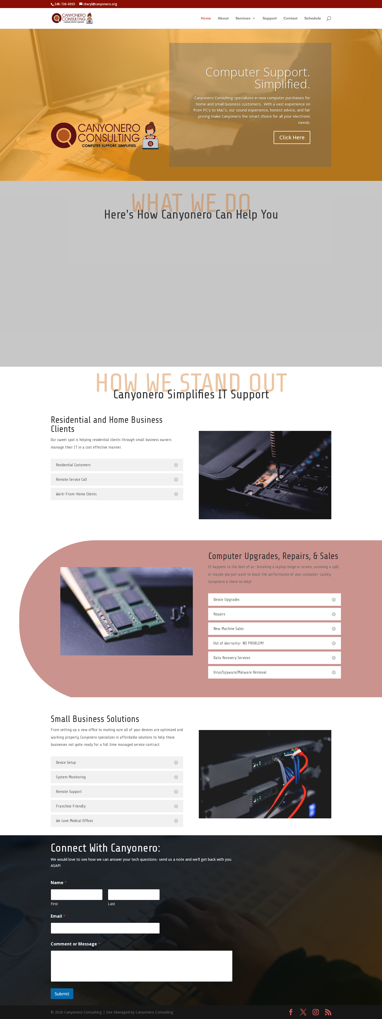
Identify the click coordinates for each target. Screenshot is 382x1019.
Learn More (70, 277)
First (54, 904)
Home (206, 18)
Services (243, 18)
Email (58, 916)
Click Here (292, 137)
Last (111, 904)
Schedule (312, 18)
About (223, 18)
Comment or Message (75, 944)
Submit (62, 994)
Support (269, 18)
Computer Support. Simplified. (257, 78)
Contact (291, 18)
